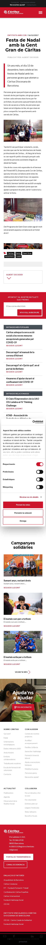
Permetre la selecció (23, 513)
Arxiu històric (9, 753)
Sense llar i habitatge (33, 751)
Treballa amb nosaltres (12, 763)
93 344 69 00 (17, 840)
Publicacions (8, 793)
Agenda (7, 797)
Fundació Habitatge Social (13, 900)
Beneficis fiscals (31, 816)
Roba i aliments (30, 812)
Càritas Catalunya (10, 884)
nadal (18, 256)
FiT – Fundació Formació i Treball (16, 888)
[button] (40, 13)
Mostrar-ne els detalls (29, 497)
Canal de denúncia (15, 865)
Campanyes (31, 5)
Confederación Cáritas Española (16, 892)
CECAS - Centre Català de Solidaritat (18, 920)
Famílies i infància (31, 747)
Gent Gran (27, 253)
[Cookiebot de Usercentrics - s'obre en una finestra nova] (32, 422)
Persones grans (31, 773)
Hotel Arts (9, 256)
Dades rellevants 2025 (12, 748)
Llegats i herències (32, 808)
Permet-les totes (23, 505)
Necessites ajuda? (17, 5)
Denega (23, 521)
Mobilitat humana (31, 769)
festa (18, 253)
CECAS (6, 904)
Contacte (15, 2)
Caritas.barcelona (27, 2)
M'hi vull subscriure (29, 312)
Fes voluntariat (30, 800)
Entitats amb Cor (17, 35)
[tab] (40, 13)
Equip (6, 738)
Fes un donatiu (24, 707)
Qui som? (7, 734)
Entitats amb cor (31, 804)
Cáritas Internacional (12, 896)
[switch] (39, 472)
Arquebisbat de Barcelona (14, 880)
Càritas (11, 253)
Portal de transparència (18, 857)
